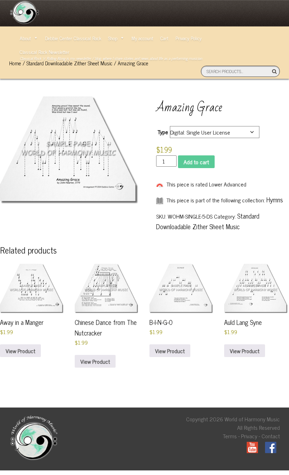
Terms (230, 435)
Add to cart (196, 161)
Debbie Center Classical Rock (73, 38)
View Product (20, 350)
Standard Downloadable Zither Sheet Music (69, 63)
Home (15, 63)
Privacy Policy (189, 38)
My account (142, 38)
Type (163, 131)
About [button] (25, 38)
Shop (112, 38)
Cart (164, 38)
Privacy (249, 435)
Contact (271, 435)
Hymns (274, 199)
